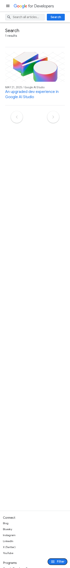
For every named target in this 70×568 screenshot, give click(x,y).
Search (56, 17)
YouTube (8, 553)
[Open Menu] (8, 6)
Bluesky (7, 529)
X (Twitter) (9, 547)
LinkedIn (8, 541)
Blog (5, 523)
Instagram (9, 535)
